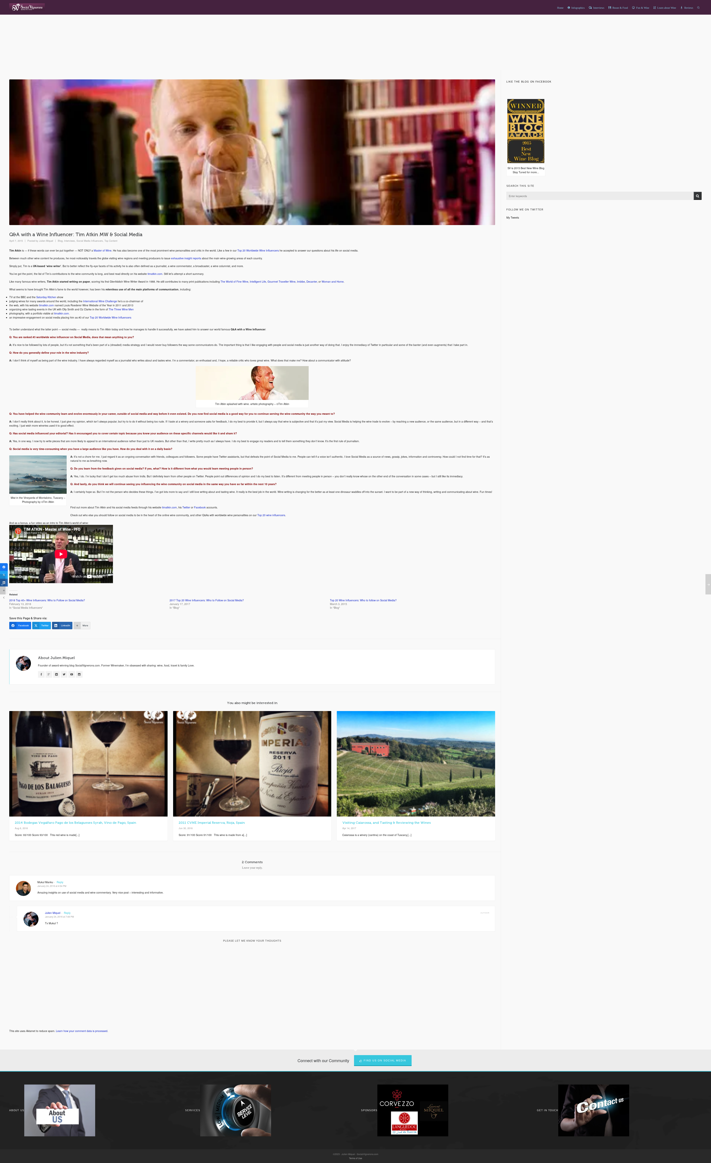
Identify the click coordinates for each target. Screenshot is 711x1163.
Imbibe (301, 281)
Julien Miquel (46, 240)
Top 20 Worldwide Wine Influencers (258, 250)
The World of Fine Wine (234, 281)
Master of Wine (102, 250)
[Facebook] (41, 674)
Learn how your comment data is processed (81, 1031)
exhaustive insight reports (186, 258)
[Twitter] (64, 674)
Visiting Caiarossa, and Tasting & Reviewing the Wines (386, 823)
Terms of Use (355, 1158)
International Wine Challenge (100, 301)
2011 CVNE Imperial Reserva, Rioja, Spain (212, 823)
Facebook (200, 507)
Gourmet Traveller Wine (282, 281)
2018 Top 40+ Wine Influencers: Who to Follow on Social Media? (47, 600)
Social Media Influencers (89, 240)
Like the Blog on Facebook (528, 81)
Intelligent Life (258, 281)
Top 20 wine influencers (271, 515)
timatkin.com (155, 274)
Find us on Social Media (385, 1060)
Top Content (110, 240)
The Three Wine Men (121, 309)
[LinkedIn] (56, 674)
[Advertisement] (355, 52)
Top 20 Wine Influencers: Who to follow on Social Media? (363, 600)
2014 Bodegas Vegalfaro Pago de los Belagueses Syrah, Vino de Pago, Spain (75, 823)
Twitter (186, 507)
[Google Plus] (49, 674)
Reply (60, 882)
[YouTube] (71, 674)
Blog (60, 240)
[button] (698, 196)
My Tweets (512, 217)
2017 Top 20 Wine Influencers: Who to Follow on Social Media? (207, 600)
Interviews (69, 240)
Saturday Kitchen (46, 297)
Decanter (311, 281)
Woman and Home (333, 281)
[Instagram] (79, 674)
